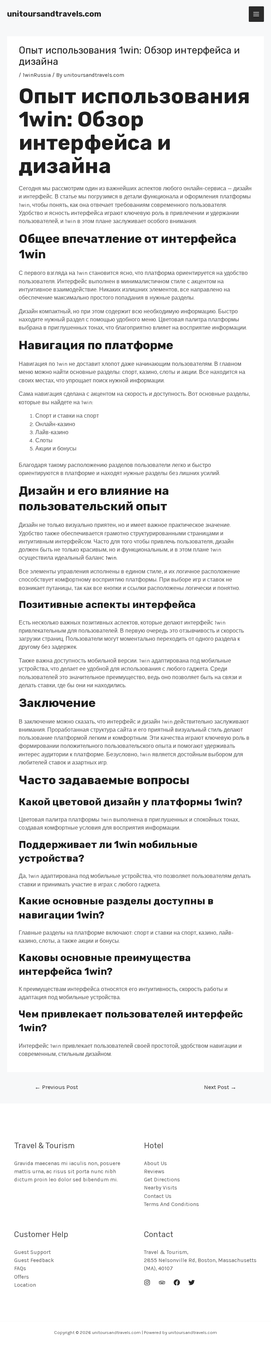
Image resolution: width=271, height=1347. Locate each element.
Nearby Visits (160, 1188)
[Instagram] (147, 1282)
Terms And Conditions (171, 1204)
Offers (21, 1277)
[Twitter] (191, 1282)
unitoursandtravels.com (54, 14)
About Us (155, 1163)
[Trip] (162, 1282)
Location (25, 1285)
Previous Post (56, 1087)
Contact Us (157, 1196)
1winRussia (37, 75)
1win (111, 558)
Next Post (220, 1087)
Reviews (154, 1171)
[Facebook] (177, 1282)
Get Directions (162, 1179)
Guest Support (32, 1252)
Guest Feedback (34, 1260)
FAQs (20, 1268)
